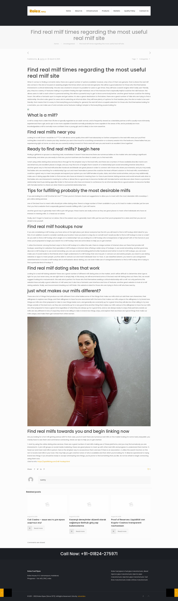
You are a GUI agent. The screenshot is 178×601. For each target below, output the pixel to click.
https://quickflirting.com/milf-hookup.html (53, 461)
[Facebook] (143, 596)
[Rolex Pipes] (37, 11)
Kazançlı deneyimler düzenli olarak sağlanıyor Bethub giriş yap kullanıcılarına (87, 522)
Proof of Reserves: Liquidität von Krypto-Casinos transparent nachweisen (128, 522)
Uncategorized (69, 44)
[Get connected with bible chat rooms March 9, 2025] (172, 593)
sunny (42, 59)
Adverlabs (81, 596)
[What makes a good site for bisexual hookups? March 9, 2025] (6, 593)
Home (56, 44)
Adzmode (91, 596)
